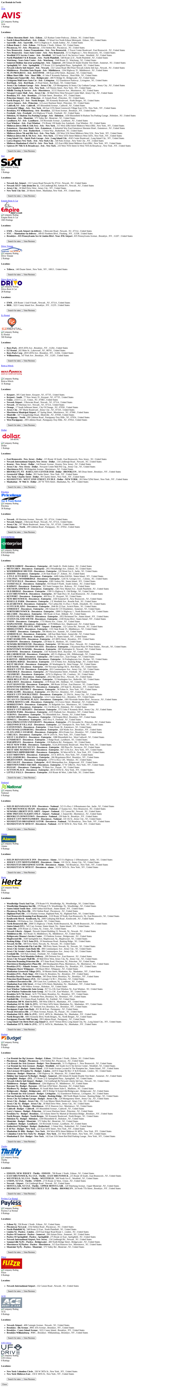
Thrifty (4, 1146)
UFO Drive (6, 1343)
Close (4, 1384)
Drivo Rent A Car (9, 279)
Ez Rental (5, 315)
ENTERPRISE (8, 537)
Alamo (4, 834)
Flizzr (3, 1257)
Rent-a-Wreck (7, 365)
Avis (3, 8)
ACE (3, 1296)
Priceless (5, 492)
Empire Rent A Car (9, 201)
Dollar (4, 430)
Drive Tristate (7, 246)
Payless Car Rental (9, 1198)
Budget (4, 1034)
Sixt (3, 156)
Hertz (3, 877)
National (5, 782)
